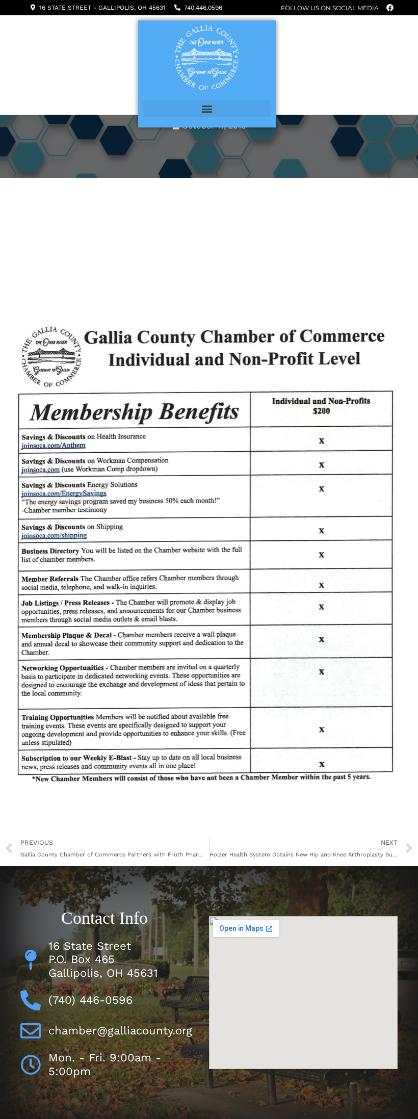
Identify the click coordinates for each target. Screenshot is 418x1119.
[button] (207, 108)
